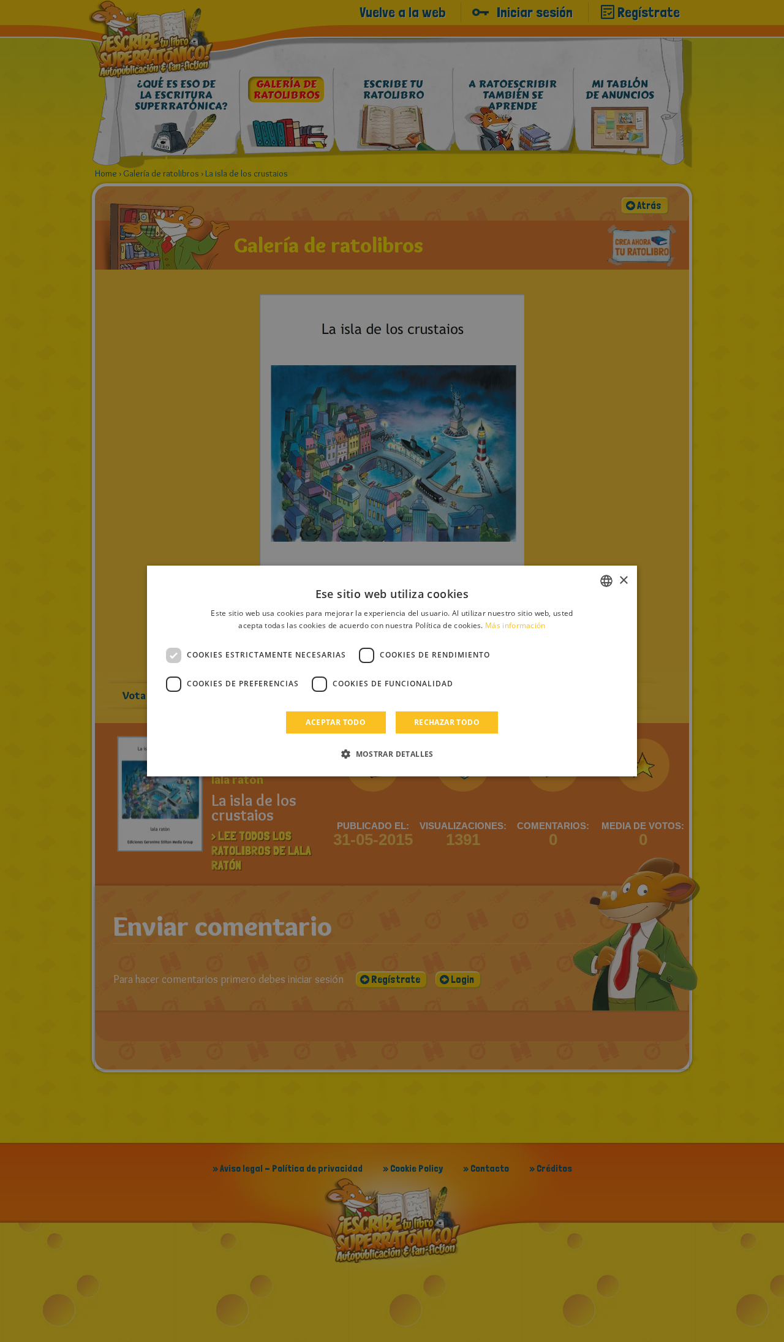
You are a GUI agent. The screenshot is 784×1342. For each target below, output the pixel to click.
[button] (392, 753)
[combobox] (606, 581)
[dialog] (392, 671)
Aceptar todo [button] (336, 722)
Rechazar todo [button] (447, 722)
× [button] (623, 580)
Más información (515, 625)
